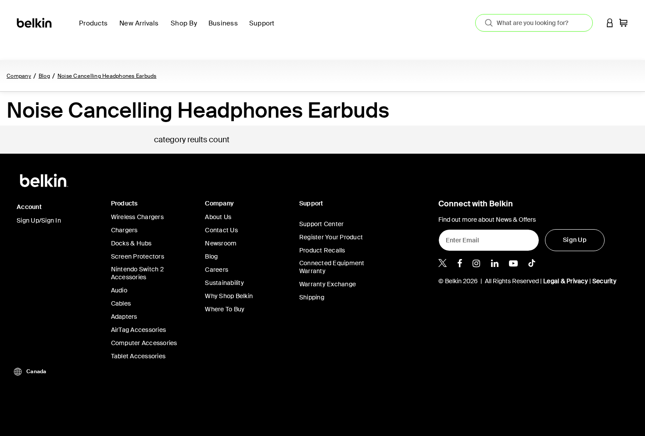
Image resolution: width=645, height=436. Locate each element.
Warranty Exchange (327, 284)
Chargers (124, 230)
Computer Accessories (144, 343)
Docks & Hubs (131, 243)
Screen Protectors (137, 256)
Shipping (311, 297)
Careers (216, 270)
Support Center (321, 224)
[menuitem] (141, 28)
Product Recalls (322, 250)
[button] (609, 22)
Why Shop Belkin (229, 296)
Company (19, 75)
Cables (121, 303)
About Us (218, 217)
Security (604, 281)
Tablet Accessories (138, 356)
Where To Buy (224, 309)
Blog (44, 75)
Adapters (124, 317)
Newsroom (220, 243)
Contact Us (221, 230)
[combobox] (534, 23)
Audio (119, 290)
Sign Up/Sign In (39, 220)
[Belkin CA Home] (35, 22)
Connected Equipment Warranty (332, 267)
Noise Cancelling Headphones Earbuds (107, 75)
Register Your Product (331, 237)
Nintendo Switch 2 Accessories (137, 273)
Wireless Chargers (137, 217)
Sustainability (224, 283)
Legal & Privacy (565, 281)
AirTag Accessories (138, 330)
